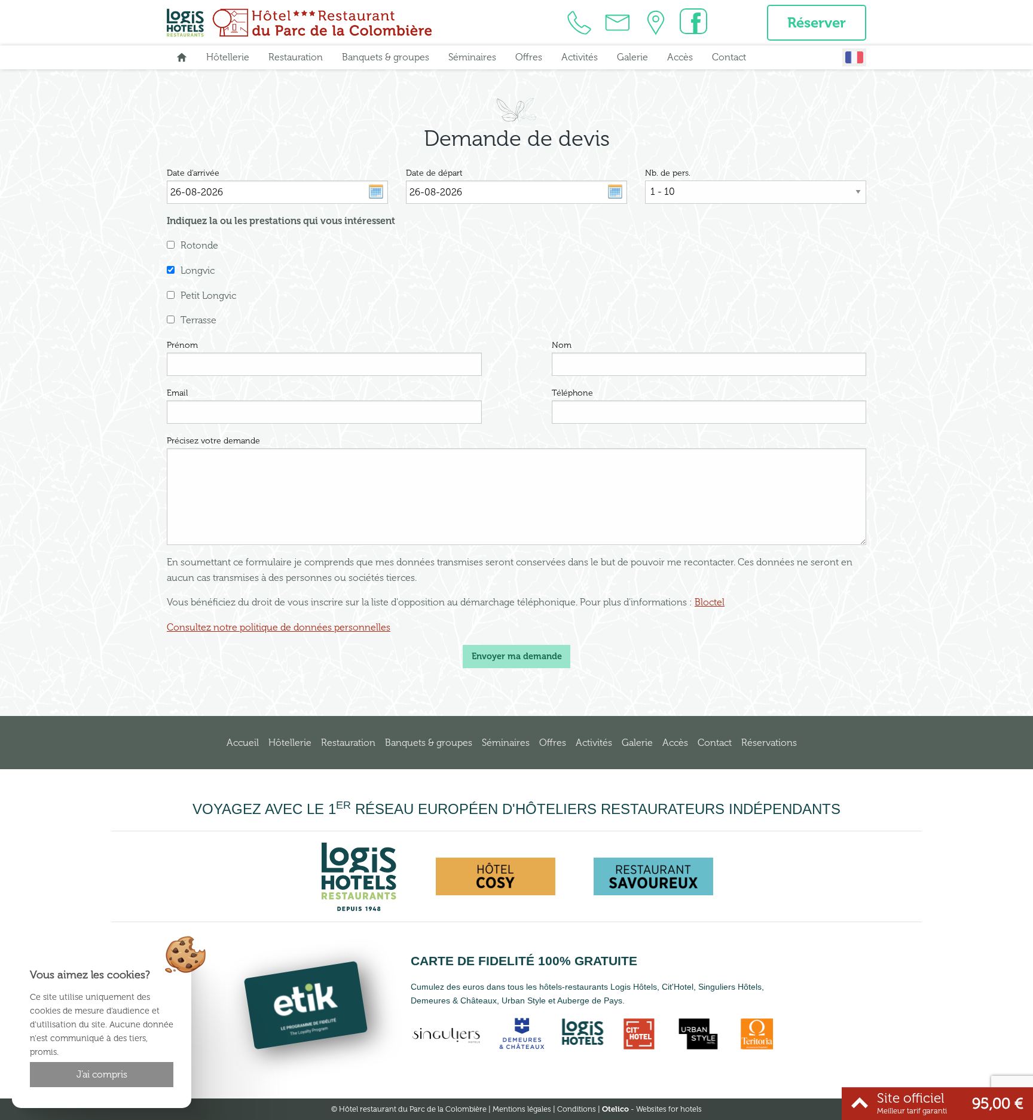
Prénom (182, 345)
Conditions (576, 1108)
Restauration (295, 57)
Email (177, 393)
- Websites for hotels (652, 1108)
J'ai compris (102, 1074)
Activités (579, 57)
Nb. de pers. (667, 173)
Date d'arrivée (193, 173)
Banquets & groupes (385, 57)
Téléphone (572, 393)
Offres (528, 57)
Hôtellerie (227, 57)
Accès (680, 57)
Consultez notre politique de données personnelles (278, 627)
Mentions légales (522, 1108)
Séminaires (472, 57)
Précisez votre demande (213, 441)
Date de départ (434, 173)
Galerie (632, 57)
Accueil (243, 742)
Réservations (769, 742)
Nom (561, 345)
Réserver (816, 22)
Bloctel (710, 602)
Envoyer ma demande (517, 656)
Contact (729, 57)
